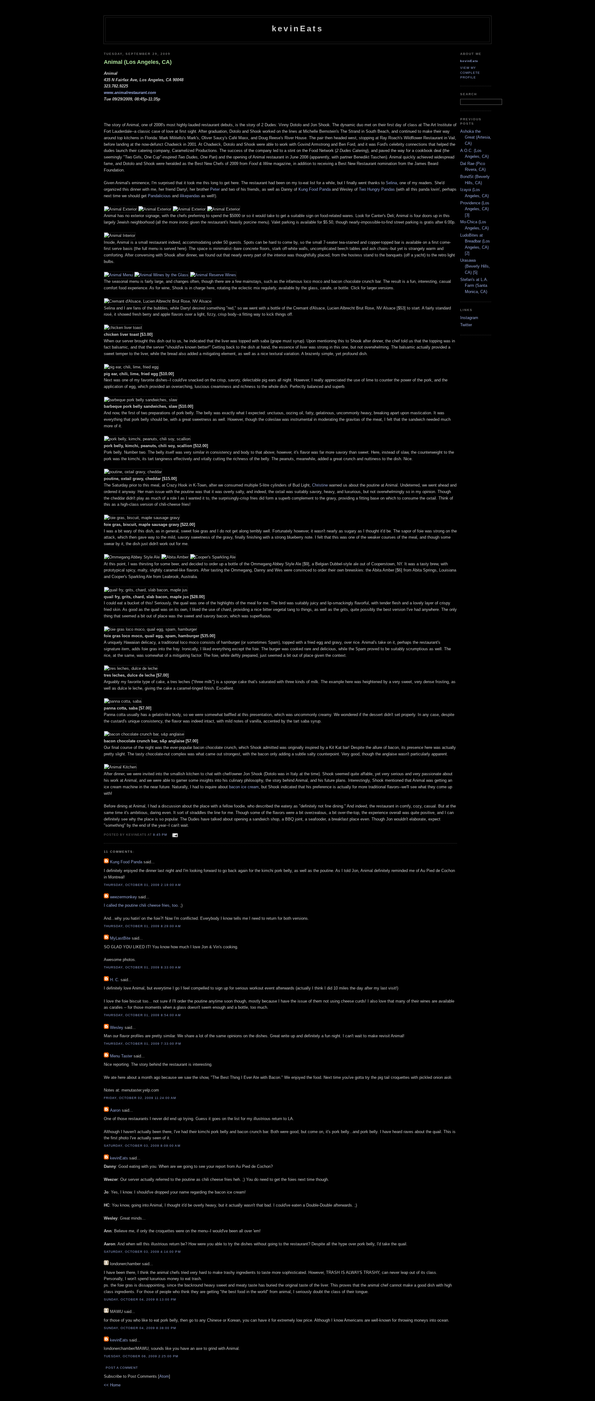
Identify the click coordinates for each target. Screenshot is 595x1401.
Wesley (116, 1027)
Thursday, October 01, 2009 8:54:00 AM (142, 1015)
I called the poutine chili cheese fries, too (141, 905)
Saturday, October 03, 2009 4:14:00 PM (142, 1251)
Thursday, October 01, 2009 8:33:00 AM (142, 967)
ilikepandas (190, 195)
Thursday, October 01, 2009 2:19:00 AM (142, 885)
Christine (320, 485)
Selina (391, 182)
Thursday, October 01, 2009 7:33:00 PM (142, 1043)
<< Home (112, 1385)
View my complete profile (470, 72)
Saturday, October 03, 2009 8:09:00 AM (142, 1145)
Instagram (469, 317)
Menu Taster (121, 1056)
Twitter (466, 324)
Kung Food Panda (314, 189)
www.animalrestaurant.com (130, 92)
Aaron (115, 1110)
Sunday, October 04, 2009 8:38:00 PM (140, 1328)
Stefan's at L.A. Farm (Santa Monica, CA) (474, 285)
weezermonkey (123, 897)
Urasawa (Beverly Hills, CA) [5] (475, 266)
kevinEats (297, 28)
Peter (215, 189)
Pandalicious (159, 195)
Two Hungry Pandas (377, 189)
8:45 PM (160, 834)
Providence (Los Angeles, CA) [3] (474, 209)
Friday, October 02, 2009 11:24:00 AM (140, 1098)
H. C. (114, 979)
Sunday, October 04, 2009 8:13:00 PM (140, 1299)
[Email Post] (174, 834)
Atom (164, 1376)
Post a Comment (122, 1367)
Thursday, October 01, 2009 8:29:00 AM (142, 926)
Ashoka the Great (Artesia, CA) (475, 137)
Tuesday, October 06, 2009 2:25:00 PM (141, 1356)
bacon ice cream (244, 787)
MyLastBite (120, 938)
